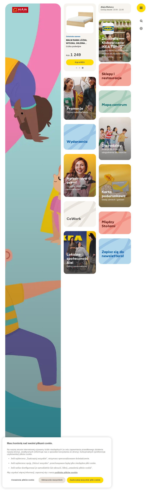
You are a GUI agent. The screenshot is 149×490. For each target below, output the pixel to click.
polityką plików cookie (66, 472)
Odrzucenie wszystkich (52, 480)
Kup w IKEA (80, 62)
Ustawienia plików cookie (22, 480)
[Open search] (141, 21)
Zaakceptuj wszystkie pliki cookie (85, 480)
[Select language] (141, 28)
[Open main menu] (141, 7)
